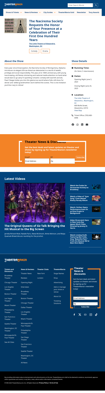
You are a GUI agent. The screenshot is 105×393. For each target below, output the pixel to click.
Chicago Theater (11, 282)
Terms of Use (54, 383)
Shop (56, 278)
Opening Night (26, 282)
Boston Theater (11, 294)
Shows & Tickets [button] (12, 12)
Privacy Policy (43, 383)
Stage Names (59, 273)
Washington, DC (35, 46)
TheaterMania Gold (66, 12)
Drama (45, 51)
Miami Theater (10, 305)
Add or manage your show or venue (60, 289)
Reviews (24, 278)
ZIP (51, 157)
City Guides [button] (48, 12)
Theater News (26, 273)
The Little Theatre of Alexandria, (42, 44)
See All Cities (9, 342)
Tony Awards (94, 12)
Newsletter (81, 12)
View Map (78, 110)
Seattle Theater (10, 324)
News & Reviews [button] (31, 12)
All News (24, 363)
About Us (57, 296)
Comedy (34, 51)
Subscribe (80, 157)
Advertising (58, 282)
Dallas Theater (26, 307)
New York (41, 273)
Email (27, 157)
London (40, 278)
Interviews (25, 287)
